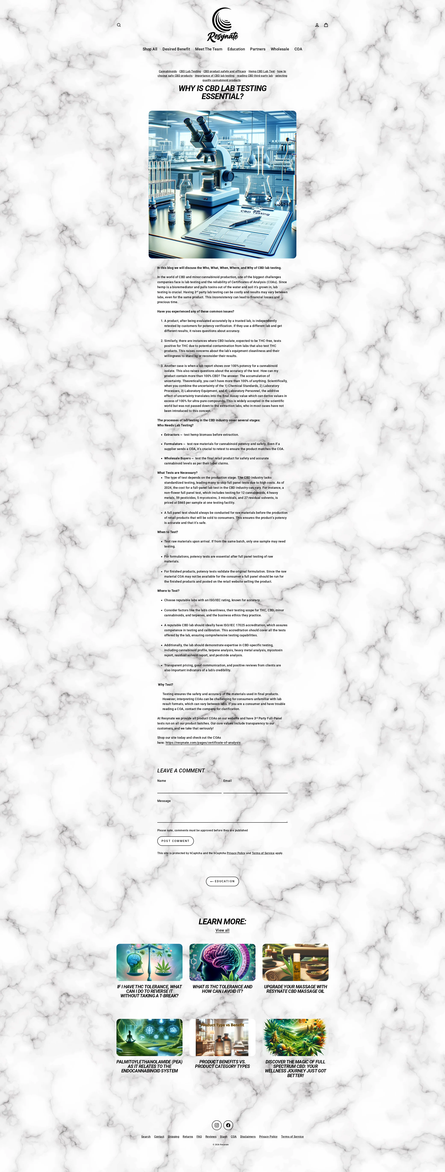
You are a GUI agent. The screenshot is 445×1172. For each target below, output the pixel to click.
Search (146, 1136)
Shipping (173, 1136)
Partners (258, 49)
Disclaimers (248, 1136)
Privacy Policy (236, 853)
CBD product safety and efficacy (225, 71)
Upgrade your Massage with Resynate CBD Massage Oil (295, 989)
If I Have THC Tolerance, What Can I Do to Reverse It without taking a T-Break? (149, 991)
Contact (159, 1136)
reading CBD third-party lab (255, 75)
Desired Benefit (176, 49)
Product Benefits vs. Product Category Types (222, 1064)
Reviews (210, 1136)
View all (223, 930)
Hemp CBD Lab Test (262, 71)
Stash (223, 1136)
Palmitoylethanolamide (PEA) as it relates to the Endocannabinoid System (149, 1066)
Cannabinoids (168, 71)
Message (164, 801)
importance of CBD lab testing (214, 75)
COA (298, 49)
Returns (188, 1136)
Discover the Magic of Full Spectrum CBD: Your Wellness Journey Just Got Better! (295, 1068)
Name (161, 780)
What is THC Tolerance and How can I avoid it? (222, 989)
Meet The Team (208, 49)
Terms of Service (263, 853)
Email (227, 780)
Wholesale (280, 49)
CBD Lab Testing (190, 71)
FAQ (199, 1136)
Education (236, 49)
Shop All (150, 49)
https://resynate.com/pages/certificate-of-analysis (203, 742)
